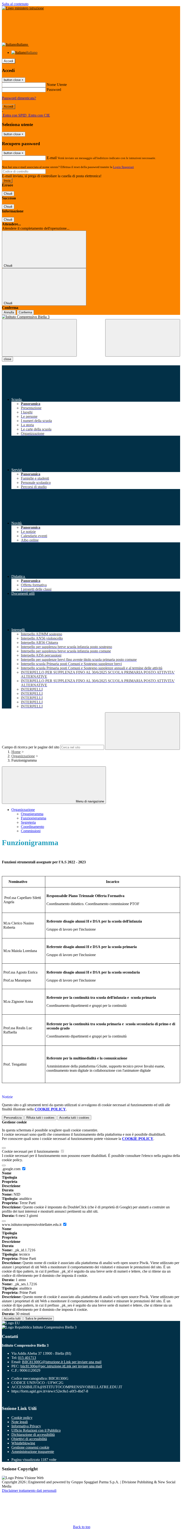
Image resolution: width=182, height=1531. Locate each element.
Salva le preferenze (38, 1318)
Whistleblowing (23, 1443)
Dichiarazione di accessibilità (33, 1435)
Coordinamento (32, 827)
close (7, 359)
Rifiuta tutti (40, 1117)
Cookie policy (21, 1418)
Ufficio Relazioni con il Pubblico (36, 1430)
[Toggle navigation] (39, 338)
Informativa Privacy (26, 1426)
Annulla (9, 312)
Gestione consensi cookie (30, 1447)
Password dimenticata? (19, 98)
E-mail (52, 158)
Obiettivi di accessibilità (29, 1439)
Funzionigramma (33, 818)
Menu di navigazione (89, 801)
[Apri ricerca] (142, 338)
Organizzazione (23, 756)
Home (16, 752)
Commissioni (31, 831)
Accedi (8, 61)
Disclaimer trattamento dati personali (29, 1491)
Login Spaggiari (123, 167)
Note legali (19, 1422)
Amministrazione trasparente (32, 1452)
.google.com (11, 1169)
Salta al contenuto (15, 4)
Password (54, 90)
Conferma (25, 312)
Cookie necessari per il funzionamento (31, 1151)
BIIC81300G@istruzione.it (61, 1362)
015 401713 (27, 1358)
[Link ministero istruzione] (23, 8)
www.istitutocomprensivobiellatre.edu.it (32, 1225)
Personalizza (13, 1117)
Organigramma (32, 814)
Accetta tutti (74, 1117)
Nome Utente (57, 85)
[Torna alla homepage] (91, 317)
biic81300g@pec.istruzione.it (61, 1366)
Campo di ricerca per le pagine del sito (30, 747)
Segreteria (28, 822)
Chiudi (8, 193)
